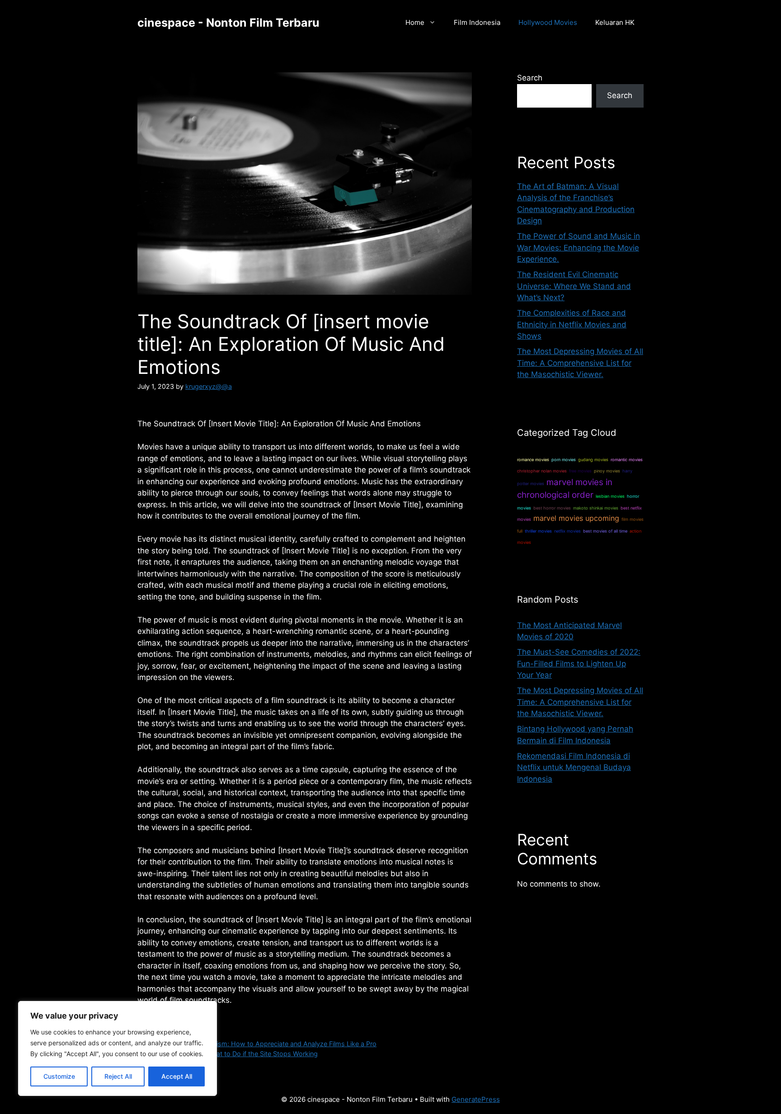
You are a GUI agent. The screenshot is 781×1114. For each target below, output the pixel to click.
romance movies (533, 459)
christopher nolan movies (542, 470)
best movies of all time (605, 531)
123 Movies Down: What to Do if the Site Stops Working (233, 1053)
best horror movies (552, 507)
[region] (117, 1048)
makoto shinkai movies (595, 507)
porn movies (563, 459)
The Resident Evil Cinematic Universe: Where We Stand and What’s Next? (574, 286)
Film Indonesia (477, 22)
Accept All (176, 1076)
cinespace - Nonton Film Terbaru (228, 22)
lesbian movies (610, 496)
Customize (59, 1076)
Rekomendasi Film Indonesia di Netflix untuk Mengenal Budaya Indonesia (574, 767)
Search (529, 77)
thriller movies (538, 531)
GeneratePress (476, 1099)
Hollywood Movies (547, 22)
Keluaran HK (615, 22)
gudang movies (593, 459)
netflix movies (567, 531)
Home (414, 22)
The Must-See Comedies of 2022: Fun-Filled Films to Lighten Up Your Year (578, 663)
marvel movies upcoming (576, 518)
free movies (580, 470)
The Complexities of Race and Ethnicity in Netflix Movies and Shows (571, 324)
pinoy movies (607, 470)
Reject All (118, 1076)
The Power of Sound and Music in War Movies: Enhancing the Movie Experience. (578, 247)
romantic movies (627, 459)
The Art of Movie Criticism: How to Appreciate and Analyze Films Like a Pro (262, 1044)
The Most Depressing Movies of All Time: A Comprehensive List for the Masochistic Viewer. (580, 363)
